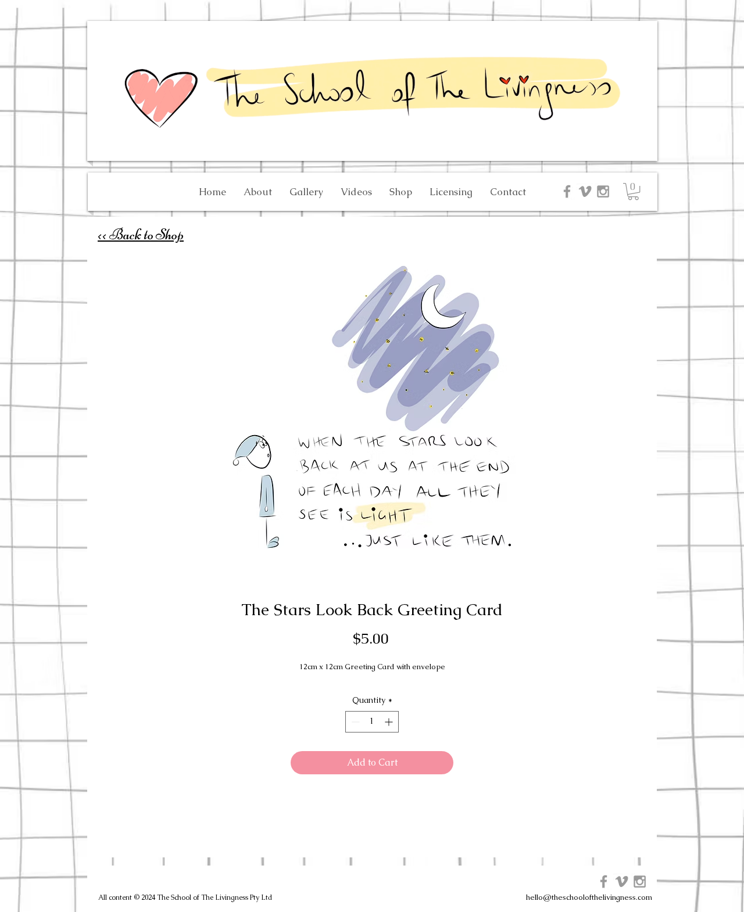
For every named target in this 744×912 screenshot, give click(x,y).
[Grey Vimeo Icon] (585, 191)
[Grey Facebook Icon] (567, 191)
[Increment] (389, 722)
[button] (633, 191)
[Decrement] (354, 722)
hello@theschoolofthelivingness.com (589, 897)
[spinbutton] (372, 722)
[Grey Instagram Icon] (603, 191)
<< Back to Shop (141, 234)
